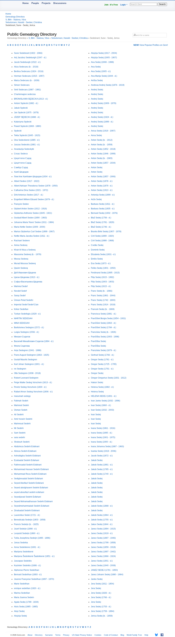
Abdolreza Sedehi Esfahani (26, 446)
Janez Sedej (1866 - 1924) (103, 556)
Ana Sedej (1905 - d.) (101, 71)
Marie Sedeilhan (21, 584)
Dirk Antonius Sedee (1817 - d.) (28, 195)
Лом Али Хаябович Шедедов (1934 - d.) (33, 176)
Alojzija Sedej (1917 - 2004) (104, 53)
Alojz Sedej (19, 611)
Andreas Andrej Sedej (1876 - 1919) (107, 85)
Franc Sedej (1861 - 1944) (103, 295)
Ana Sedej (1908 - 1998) (102, 62)
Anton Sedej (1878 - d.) (101, 181)
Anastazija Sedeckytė (24, 149)
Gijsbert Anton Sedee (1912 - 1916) (30, 208)
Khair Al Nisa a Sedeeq (25, 250)
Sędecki (18, 131)
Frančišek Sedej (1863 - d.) (103, 323)
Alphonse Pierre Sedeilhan (26, 570)
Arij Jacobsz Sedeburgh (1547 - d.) (30, 57)
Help (146, 635)
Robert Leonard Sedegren (26, 378)
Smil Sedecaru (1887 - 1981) (27, 89)
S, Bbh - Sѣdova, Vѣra (15, 19)
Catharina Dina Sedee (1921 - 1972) (31, 190)
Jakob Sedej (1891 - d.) (102, 465)
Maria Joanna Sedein (24, 597)
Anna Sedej (96, 135)
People (35, 3)
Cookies (98, 635)
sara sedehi (19, 437)
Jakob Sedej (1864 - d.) (102, 515)
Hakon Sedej (97, 382)
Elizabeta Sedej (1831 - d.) (103, 254)
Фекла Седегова (22, 346)
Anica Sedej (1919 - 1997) (103, 131)
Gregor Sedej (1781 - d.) (102, 359)
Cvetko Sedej (97, 245)
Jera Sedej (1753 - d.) (101, 606)
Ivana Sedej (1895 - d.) (101, 433)
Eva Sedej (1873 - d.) (101, 263)
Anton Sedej (96, 167)
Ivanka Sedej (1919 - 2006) (103, 451)
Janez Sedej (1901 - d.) (102, 561)
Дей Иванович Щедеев (25, 272)
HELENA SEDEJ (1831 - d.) (103, 396)
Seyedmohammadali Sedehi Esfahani (31, 506)
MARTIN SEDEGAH (23, 318)
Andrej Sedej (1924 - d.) (102, 117)
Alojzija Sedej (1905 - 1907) (104, 57)
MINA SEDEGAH (22, 323)
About (30, 635)
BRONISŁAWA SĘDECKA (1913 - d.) (31, 99)
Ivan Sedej (96, 414)
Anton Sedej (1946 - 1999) (103, 153)
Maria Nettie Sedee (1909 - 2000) (29, 227)
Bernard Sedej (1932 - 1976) (104, 213)
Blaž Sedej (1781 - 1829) (102, 222)
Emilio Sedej (97, 259)
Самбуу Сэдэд (21, 167)
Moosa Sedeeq (21, 259)
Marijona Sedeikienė (23, 551)
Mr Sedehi (19, 428)
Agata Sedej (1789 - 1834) (26, 602)
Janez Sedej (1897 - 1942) (103, 551)
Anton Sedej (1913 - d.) (101, 190)
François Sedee (21, 204)
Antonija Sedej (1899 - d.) (103, 195)
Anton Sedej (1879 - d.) (101, 186)
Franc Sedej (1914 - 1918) (103, 304)
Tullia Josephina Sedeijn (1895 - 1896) (32, 538)
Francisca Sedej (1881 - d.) (103, 314)
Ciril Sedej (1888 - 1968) (102, 240)
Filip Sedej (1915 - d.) (101, 286)
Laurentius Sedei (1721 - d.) (27, 515)
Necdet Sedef (20, 291)
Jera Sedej (96, 588)
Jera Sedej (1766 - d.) (101, 597)
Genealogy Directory (15, 17)
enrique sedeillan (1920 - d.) (27, 588)
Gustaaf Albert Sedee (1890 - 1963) (30, 217)
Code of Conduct (111, 635)
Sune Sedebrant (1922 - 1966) (28, 53)
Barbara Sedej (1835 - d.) (103, 208)
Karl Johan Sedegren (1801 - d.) (29, 364)
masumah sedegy (22, 396)
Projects (46, 3)
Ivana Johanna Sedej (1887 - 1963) (107, 446)
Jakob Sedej (97, 460)
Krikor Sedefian (21, 309)
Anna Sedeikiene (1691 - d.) (27, 547)
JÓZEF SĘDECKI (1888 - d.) (27, 117)
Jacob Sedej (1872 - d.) (102, 455)
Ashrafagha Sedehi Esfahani (27, 455)
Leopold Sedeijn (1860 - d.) (26, 533)
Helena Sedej (97, 391)
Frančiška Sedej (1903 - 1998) (105, 336)
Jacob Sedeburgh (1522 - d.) (27, 62)
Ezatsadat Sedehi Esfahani (26, 460)
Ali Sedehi (19, 414)
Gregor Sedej (97, 373)
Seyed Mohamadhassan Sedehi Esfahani (33, 501)
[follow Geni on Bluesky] (155, 635)
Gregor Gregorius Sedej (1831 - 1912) (108, 378)
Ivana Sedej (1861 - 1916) (103, 428)
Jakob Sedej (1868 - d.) (102, 506)
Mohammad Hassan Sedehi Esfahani (31, 469)
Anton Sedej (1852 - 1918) (103, 149)
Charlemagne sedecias (25, 94)
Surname (49, 635)
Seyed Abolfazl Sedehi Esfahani (29, 483)
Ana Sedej (96, 67)
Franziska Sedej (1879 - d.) (103, 350)
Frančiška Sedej (98, 341)
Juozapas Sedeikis (23, 561)
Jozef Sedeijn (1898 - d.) (25, 529)
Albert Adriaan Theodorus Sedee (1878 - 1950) (36, 186)
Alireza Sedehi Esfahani (25, 451)
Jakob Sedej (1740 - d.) (102, 474)
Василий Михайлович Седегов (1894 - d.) (33, 341)
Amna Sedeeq (20, 245)
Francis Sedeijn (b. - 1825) (26, 524)
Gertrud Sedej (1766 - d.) (102, 355)
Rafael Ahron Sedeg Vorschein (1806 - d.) (33, 391)
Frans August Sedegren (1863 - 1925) (31, 355)
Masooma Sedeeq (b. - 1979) (27, 254)
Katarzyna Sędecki (22, 122)
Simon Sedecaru (22, 85)
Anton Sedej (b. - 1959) (101, 144)
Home (25, 3)
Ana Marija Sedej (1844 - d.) (104, 76)
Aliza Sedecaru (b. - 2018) (26, 67)
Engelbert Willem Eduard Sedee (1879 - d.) (34, 199)
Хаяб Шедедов (21, 172)
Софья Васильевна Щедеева (28, 282)
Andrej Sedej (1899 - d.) (102, 122)
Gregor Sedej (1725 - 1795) (104, 364)
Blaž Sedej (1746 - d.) (101, 227)
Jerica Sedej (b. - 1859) (102, 616)
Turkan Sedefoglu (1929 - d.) (27, 314)
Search (162, 4)
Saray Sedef (19, 295)
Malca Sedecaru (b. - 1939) (26, 80)
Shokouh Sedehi (22, 442)
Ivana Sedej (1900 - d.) (101, 442)
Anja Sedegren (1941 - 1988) (27, 350)
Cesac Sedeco (21, 153)
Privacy (66, 635)
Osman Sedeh (20, 410)
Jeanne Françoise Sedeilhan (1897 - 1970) (34, 579)
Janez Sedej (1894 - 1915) (103, 529)
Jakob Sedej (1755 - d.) (102, 520)
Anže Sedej (96, 199)
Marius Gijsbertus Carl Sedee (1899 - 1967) (34, 231)
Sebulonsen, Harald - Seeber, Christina (23, 22)
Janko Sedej (97, 579)
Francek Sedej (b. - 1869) (103, 309)
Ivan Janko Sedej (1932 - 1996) (105, 401)
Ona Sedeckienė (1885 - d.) (27, 140)
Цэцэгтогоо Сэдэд (22, 158)
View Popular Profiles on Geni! (150, 45)
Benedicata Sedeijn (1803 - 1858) (29, 520)
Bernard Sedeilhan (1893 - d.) (28, 574)
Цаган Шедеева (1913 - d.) (26, 277)
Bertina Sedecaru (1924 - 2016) (28, 71)
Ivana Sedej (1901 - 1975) (103, 437)
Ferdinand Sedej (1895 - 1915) (105, 272)
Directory (39, 635)
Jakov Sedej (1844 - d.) (101, 524)
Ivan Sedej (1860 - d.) (101, 405)
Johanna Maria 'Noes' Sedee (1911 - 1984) (34, 222)
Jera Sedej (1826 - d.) (101, 593)
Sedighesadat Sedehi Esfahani (28, 478)
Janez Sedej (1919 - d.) (102, 533)
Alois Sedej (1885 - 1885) (26, 606)
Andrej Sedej (97, 89)
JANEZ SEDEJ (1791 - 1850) (104, 570)
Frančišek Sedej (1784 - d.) (103, 327)
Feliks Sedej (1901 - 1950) (103, 268)
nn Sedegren (20, 369)
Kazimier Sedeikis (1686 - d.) (27, 565)
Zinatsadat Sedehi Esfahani (27, 510)
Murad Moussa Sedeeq (25, 263)
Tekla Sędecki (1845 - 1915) (27, 135)
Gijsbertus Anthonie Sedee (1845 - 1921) (33, 213)
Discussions (59, 3)
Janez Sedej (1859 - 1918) (103, 547)
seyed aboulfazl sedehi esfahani (29, 492)
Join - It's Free (111, 5)
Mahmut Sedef (21, 286)
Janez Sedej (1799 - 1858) (103, 542)
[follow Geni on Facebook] (161, 635)
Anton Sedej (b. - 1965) (101, 158)
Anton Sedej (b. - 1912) (101, 140)
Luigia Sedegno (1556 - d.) (26, 332)
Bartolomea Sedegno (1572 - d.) (29, 327)
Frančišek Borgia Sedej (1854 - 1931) (108, 318)
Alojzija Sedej (20, 616)
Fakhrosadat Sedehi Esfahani (28, 465)
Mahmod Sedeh (21, 405)
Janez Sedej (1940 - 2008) (103, 565)
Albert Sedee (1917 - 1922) (26, 181)
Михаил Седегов (22, 336)
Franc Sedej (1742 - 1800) (103, 300)
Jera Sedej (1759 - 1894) (102, 611)
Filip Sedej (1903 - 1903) (102, 282)
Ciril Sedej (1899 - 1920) (102, 236)
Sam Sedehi (19, 433)
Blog (122, 635)
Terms (57, 635)
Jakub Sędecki (21, 108)
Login (123, 5)
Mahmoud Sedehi (22, 423)
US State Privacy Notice (82, 635)
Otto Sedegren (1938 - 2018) (27, 373)
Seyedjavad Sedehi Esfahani (27, 497)
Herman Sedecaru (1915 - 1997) (29, 76)
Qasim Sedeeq (21, 268)
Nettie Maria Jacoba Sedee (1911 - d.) (31, 236)
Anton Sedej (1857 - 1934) (103, 163)
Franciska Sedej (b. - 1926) (103, 332)
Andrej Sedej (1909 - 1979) (103, 103)
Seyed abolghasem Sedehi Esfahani (31, 487)
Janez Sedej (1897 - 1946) (103, 538)
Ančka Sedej (97, 80)
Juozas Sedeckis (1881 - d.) (27, 144)
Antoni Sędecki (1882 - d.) (26, 103)
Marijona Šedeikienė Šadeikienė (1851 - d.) (34, 556)
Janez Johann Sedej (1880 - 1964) (107, 574)
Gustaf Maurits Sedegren (25, 359)
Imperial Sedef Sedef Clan (26, 304)
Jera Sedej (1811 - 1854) (102, 584)
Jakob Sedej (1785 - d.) (102, 469)
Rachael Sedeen (22, 240)
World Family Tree (134, 635)
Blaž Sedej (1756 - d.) (101, 217)
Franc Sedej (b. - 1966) (101, 291)
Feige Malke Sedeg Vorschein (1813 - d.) (33, 382)
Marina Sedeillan (22, 593)
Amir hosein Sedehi (23, 419)
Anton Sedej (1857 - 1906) (103, 176)
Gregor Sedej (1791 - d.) (102, 369)
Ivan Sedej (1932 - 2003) (102, 410)
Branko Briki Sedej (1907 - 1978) (106, 231)
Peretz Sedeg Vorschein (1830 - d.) (30, 387)
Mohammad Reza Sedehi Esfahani (30, 474)
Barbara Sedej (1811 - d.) (102, 204)
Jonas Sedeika (21, 542)
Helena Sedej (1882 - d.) (102, 387)
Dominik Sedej (98, 250)
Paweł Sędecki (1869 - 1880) (27, 126)
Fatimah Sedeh (21, 401)
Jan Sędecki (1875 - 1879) (26, 112)
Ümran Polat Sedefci (23, 300)
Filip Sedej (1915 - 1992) (102, 277)
